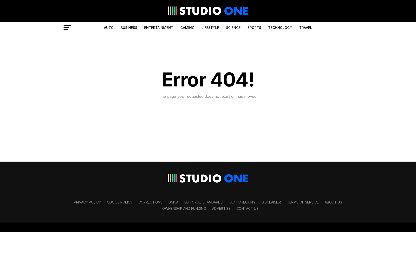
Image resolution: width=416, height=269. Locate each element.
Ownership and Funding (184, 208)
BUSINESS (129, 28)
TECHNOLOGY (280, 28)
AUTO (109, 28)
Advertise (221, 208)
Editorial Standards (203, 202)
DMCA (173, 202)
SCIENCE (233, 28)
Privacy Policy (87, 202)
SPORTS (254, 28)
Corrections (150, 202)
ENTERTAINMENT (158, 28)
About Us (333, 202)
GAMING (187, 28)
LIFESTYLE (210, 28)
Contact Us (247, 208)
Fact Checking (242, 202)
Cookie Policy (119, 202)
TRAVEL (305, 28)
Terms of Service (303, 202)
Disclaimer (271, 202)
